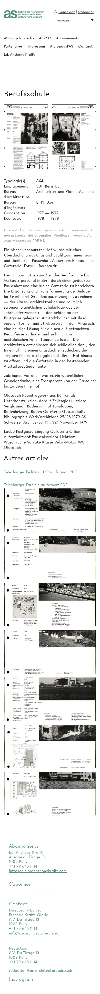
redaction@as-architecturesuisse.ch (40, 970)
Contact (85, 46)
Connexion (66, 12)
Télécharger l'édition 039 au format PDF (40, 472)
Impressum (36, 46)
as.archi (50, 893)
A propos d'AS (61, 46)
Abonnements (67, 38)
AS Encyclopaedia (19, 38)
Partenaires (13, 46)
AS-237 (45, 38)
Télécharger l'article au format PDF (35, 485)
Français (62, 20)
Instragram (21, 979)
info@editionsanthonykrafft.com (38, 871)
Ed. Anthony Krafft (19, 54)
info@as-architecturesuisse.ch (35, 933)
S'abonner (86, 12)
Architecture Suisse (24, 14)
